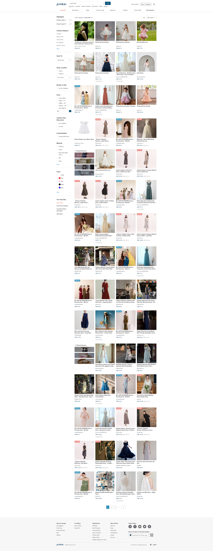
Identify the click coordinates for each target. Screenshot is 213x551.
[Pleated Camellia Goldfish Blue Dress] (105, 481)
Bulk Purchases (96, 528)
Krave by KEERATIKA (121, 77)
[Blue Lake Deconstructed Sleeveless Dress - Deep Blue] (84, 320)
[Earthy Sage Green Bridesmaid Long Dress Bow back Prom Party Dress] (147, 190)
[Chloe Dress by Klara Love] (105, 159)
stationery (77, 6)
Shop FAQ (77, 528)
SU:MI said (98, 143)
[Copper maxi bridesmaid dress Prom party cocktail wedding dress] (105, 95)
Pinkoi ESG (113, 530)
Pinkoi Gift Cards (61, 530)
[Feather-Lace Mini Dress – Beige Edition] (147, 481)
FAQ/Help (95, 525)
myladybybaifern (79, 110)
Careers (112, 535)
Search (108, 3)
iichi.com (112, 537)
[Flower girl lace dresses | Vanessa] (126, 95)
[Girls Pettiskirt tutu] (147, 31)
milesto (100, 6)
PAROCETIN (78, 271)
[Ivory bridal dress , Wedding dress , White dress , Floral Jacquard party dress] (126, 62)
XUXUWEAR (78, 335)
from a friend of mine (80, 46)
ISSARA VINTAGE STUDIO (123, 465)
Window (58, 535)
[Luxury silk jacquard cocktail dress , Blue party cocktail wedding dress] (105, 417)
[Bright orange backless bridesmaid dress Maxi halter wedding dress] (105, 223)
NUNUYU (97, 496)
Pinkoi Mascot (113, 532)
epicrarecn (98, 304)
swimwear (60, 214)
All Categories (60, 525)
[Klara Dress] (147, 62)
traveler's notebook (85, 6)
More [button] (58, 48)
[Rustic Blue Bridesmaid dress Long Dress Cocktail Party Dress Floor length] (147, 256)
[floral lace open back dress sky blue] (147, 450)
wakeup (139, 399)
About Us (112, 525)
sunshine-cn (140, 143)
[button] (70, 111)
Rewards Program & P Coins (99, 539)
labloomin (97, 46)
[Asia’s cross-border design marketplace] (61, 4)
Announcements (96, 530)
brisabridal (139, 496)
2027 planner (95, 6)
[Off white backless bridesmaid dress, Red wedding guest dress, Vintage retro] (126, 481)
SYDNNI (139, 465)
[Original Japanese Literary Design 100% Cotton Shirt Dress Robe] (105, 256)
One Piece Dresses (62, 206)
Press (111, 528)
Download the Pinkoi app (139, 535)
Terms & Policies (97, 532)
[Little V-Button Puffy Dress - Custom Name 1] (105, 384)
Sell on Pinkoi (135, 4)
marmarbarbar (99, 335)
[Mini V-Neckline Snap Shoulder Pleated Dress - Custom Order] (105, 320)
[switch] (64, 20)
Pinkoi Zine (59, 528)
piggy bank (71, 6)
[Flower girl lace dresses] (105, 31)
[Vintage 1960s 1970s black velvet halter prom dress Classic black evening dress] (126, 450)
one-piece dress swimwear (61, 210)
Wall (58, 532)
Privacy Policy (96, 535)
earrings (105, 6)
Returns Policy (96, 537)
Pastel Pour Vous (79, 143)
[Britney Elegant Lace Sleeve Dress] (84, 128)
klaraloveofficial (141, 77)
